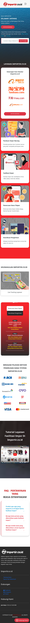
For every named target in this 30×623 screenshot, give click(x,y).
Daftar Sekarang (15, 113)
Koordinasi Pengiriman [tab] (15, 313)
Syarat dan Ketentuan (9, 579)
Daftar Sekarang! (7, 27)
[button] (14, 302)
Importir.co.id (13, 23)
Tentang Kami (7, 577)
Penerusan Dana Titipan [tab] (15, 308)
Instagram (8, 592)
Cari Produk (23, 41)
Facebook (8, 590)
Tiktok (7, 594)
